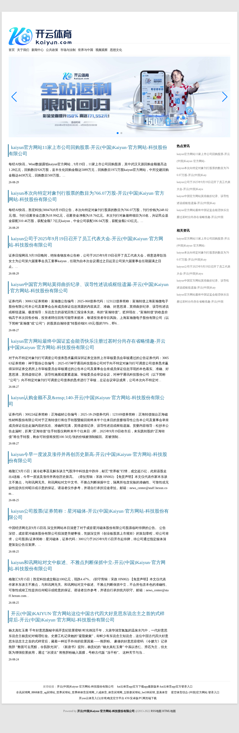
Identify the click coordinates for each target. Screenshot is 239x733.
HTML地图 (169, 711)
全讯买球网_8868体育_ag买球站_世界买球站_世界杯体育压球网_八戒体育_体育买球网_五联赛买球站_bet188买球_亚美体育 (92, 692)
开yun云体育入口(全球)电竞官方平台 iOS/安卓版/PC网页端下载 (118, 698)
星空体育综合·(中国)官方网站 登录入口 (195, 692)
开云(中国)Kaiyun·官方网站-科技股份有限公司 (85, 686)
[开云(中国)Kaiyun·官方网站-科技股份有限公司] (41, 47)
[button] (225, 97)
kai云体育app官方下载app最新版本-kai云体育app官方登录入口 (155, 686)
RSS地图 (156, 711)
